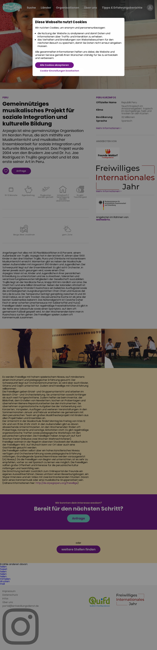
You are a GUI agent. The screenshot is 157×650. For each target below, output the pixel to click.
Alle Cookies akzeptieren (54, 65)
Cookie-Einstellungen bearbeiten (59, 70)
